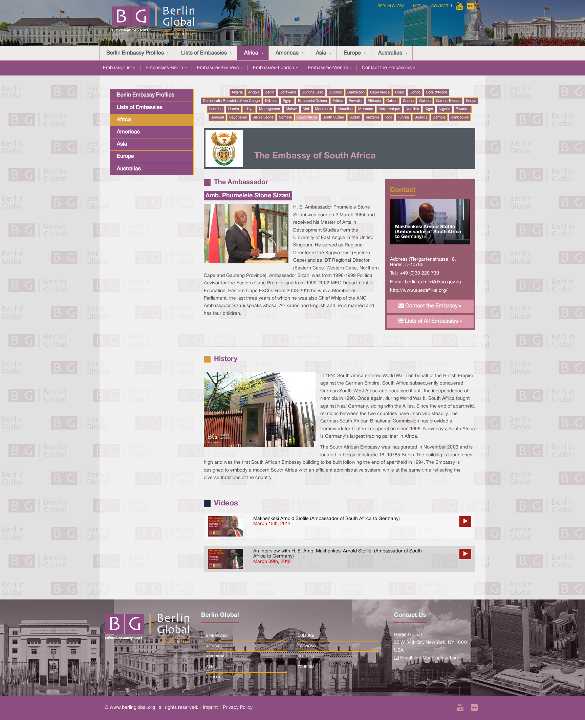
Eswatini (355, 101)
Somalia (285, 117)
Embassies (217, 635)
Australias (390, 53)
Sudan (354, 117)
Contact (439, 6)
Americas (287, 53)
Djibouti (271, 101)
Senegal (217, 117)
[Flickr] (470, 6)
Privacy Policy (238, 707)
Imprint (210, 707)
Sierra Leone (263, 117)
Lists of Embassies (204, 53)
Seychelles (238, 117)
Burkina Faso (312, 92)
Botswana (288, 92)
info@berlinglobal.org (437, 658)
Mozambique (389, 109)
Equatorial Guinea (312, 101)
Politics (306, 656)
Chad (399, 92)
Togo (388, 117)
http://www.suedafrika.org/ (419, 290)
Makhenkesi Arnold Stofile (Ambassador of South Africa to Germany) (326, 519)
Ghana (408, 101)
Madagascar (269, 109)
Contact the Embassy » (432, 306)
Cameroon (356, 92)
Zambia (439, 117)
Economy (307, 646)
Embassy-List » (119, 68)
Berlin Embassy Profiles (135, 53)
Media (419, 6)
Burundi (335, 92)
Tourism (306, 667)
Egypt (287, 101)
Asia (321, 53)
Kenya (471, 101)
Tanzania (373, 117)
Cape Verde (380, 92)
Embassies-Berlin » (166, 68)
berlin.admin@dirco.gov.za (433, 282)
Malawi (291, 109)
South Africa (307, 117)
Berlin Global (392, 6)
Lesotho (215, 109)
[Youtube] (460, 6)
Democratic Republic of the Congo (231, 101)
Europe (352, 53)
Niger (429, 109)
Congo (415, 92)
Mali (306, 109)
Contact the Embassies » (388, 68)
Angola (253, 92)
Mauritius (345, 109)
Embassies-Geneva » (219, 68)
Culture (306, 635)
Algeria (237, 92)
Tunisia (403, 117)
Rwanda (463, 109)
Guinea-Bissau (448, 101)
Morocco (365, 109)
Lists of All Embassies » (433, 321)
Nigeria (444, 109)
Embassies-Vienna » (329, 68)
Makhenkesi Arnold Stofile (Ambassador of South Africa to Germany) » (428, 232)
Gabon (391, 101)
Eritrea (337, 101)
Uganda (421, 117)
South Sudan (333, 117)
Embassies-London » (275, 68)
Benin (269, 92)
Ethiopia (374, 101)
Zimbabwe (460, 117)
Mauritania (323, 109)
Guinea (425, 101)
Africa (251, 53)
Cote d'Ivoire (436, 92)
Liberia (233, 109)
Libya (249, 109)
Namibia (412, 109)
